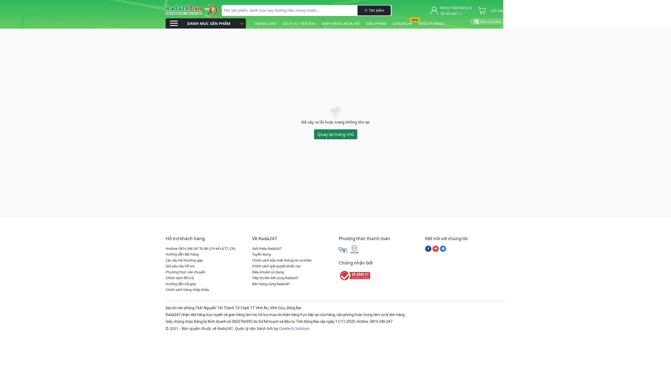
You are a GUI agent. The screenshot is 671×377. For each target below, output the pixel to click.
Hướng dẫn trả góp (181, 283)
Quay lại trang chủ (335, 134)
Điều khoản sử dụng (268, 272)
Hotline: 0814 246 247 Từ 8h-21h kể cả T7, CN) (200, 248)
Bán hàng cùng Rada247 (271, 283)
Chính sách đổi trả (180, 277)
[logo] (191, 10)
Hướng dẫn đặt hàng (182, 254)
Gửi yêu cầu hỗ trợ (180, 266)
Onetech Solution (294, 328)
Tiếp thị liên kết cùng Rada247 (275, 277)
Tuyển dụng (261, 254)
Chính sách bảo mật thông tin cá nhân (282, 260)
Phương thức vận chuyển (185, 272)
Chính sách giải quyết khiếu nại (276, 266)
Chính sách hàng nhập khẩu (187, 289)
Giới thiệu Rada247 (266, 248)
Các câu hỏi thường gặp (184, 260)
